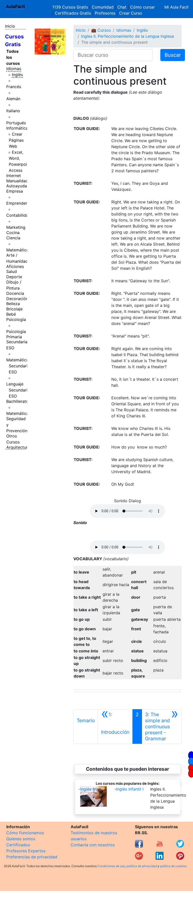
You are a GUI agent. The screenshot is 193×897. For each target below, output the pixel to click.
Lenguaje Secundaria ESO (18, 390)
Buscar (173, 55)
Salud (11, 271)
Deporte (14, 276)
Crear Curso (130, 13)
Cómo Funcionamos (25, 832)
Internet (13, 175)
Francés (13, 86)
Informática (17, 128)
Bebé (11, 314)
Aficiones (15, 266)
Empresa (14, 191)
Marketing (15, 227)
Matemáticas (18, 249)
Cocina (13, 232)
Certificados (18, 844)
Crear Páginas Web (16, 140)
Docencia (15, 293)
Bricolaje (14, 308)
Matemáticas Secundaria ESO (18, 365)
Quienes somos (20, 838)
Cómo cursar (142, 7)
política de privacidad (142, 866)
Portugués (16, 122)
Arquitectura (18, 447)
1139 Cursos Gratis (70, 7)
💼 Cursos (101, 30)
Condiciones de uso (111, 866)
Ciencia (13, 237)
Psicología (16, 319)
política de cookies (173, 866)
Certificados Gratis (73, 13)
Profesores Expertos (25, 850)
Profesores (105, 13)
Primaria (14, 336)
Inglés (17, 74)
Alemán (13, 98)
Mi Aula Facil (176, 7)
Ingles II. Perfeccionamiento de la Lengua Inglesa (127, 36)
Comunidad (103, 7)
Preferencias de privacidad (31, 856)
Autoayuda (16, 185)
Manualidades (19, 180)
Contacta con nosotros (93, 844)
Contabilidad (18, 215)
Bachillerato (17, 401)
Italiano (13, 110)
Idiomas (13, 68)
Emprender (16, 203)
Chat (121, 7)
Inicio (10, 26)
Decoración (17, 298)
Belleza (13, 303)
